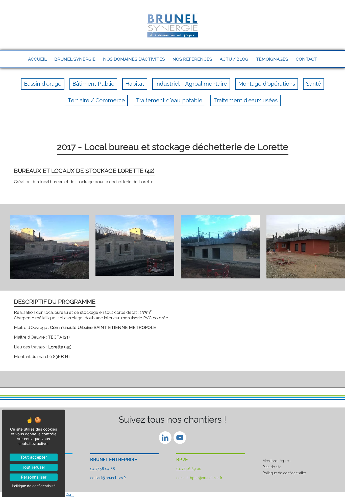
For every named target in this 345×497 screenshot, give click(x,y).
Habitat (134, 83)
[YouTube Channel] (180, 438)
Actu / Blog (234, 59)
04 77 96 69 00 (189, 469)
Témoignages (272, 59)
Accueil (37, 59)
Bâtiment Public (93, 83)
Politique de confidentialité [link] (34, 486)
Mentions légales (276, 461)
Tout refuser (33, 467)
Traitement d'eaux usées (245, 100)
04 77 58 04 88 (102, 469)
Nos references (192, 59)
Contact (306, 59)
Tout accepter (33, 457)
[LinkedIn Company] (165, 438)
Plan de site (272, 467)
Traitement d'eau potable (169, 100)
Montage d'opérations (266, 83)
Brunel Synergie (74, 59)
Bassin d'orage (42, 83)
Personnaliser (33, 477)
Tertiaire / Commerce (96, 100)
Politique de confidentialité (284, 473)
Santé (313, 83)
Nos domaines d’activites (134, 59)
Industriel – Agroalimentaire (191, 83)
